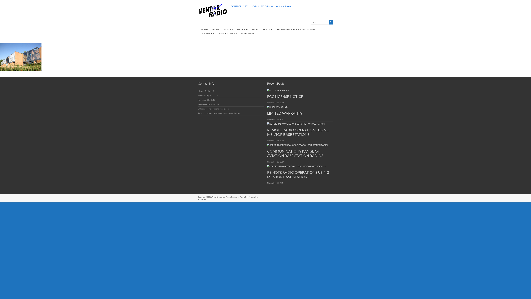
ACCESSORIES (208, 33)
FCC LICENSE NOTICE (285, 96)
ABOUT (215, 29)
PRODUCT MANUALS (262, 29)
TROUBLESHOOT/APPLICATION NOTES (296, 29)
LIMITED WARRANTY (284, 113)
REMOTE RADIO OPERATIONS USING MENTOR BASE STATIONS (298, 132)
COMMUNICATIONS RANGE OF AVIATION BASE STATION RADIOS (295, 153)
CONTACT (228, 29)
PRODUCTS (242, 29)
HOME (204, 29)
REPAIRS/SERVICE (228, 33)
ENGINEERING (248, 33)
